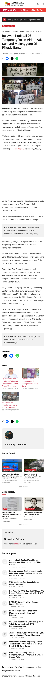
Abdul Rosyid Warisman (16, 444)
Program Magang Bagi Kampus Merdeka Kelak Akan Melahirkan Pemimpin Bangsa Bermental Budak (25, 573)
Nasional (23, 10)
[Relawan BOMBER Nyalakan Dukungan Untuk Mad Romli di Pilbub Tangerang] (10, 373)
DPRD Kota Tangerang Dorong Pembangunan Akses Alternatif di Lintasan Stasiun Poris (26, 655)
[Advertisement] (23, 174)
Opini (5, 508)
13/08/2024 (35, 54)
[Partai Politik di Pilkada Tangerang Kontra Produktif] (10, 396)
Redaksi (38, 667)
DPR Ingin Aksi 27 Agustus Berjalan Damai (26, 20)
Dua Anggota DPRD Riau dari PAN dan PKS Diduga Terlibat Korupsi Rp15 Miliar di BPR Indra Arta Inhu (26, 593)
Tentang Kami (7, 667)
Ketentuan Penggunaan (24, 667)
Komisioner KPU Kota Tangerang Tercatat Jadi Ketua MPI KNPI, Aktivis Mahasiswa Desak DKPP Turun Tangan (25, 644)
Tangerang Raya (8, 26)
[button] (38, 4)
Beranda (5, 31)
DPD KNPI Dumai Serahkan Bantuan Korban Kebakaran (23, 603)
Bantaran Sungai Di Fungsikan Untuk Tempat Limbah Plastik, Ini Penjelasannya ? (22, 339)
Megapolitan (37, 10)
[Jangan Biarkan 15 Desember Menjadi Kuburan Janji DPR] (12, 509)
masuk (17, 544)
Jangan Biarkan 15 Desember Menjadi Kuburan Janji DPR (11, 514)
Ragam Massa (30, 508)
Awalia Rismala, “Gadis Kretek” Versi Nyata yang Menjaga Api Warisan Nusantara (26, 634)
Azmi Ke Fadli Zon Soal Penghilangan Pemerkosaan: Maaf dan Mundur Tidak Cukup (25, 562)
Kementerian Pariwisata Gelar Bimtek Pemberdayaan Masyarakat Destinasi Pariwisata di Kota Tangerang (21, 230)
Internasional (9, 10)
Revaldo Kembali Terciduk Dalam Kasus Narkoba (33, 513)
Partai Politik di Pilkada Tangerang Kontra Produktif (9, 404)
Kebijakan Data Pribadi (11, 671)
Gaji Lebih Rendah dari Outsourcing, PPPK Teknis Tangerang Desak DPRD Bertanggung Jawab (26, 624)
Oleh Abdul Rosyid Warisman (13, 54)
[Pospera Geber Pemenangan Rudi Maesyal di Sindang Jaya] (30, 373)
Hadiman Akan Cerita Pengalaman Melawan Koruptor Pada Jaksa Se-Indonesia (23, 613)
